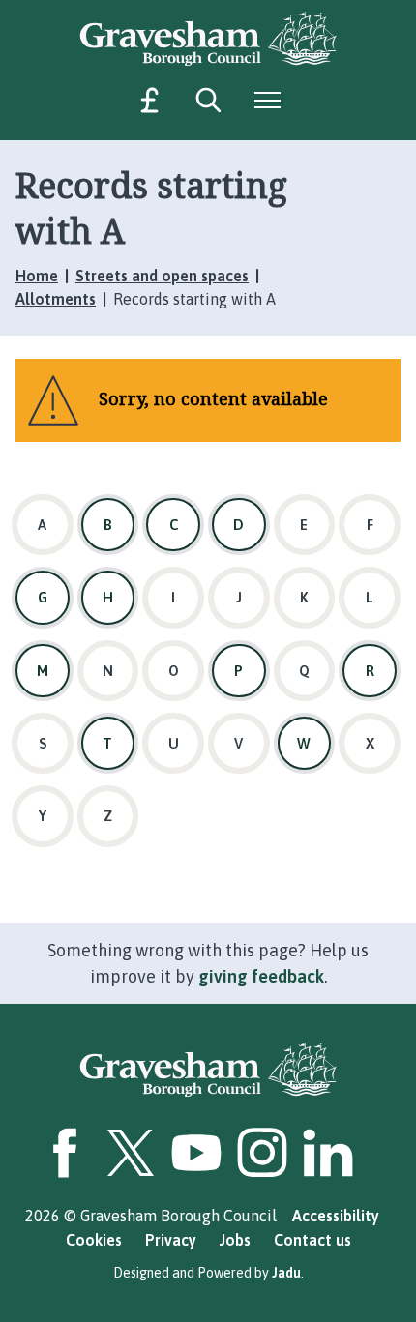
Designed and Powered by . (208, 1272)
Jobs (235, 1240)
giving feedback (261, 976)
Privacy (170, 1240)
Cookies (94, 1240)
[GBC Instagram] (262, 1153)
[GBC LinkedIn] (328, 1153)
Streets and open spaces (162, 275)
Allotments (55, 299)
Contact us (312, 1240)
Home (36, 275)
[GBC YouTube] (196, 1153)
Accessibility (335, 1215)
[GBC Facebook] (65, 1153)
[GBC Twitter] (131, 1153)
